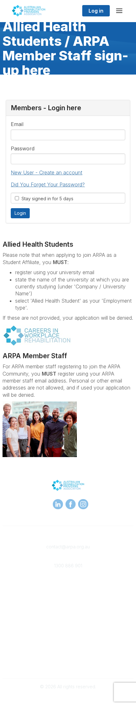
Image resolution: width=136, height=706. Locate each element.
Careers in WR (68, 616)
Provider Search (68, 609)
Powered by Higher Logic (68, 698)
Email (17, 124)
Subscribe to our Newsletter (68, 662)
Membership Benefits (68, 591)
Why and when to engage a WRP (68, 622)
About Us (68, 641)
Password (22, 148)
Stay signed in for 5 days (46, 198)
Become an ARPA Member (68, 584)
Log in (96, 11)
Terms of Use (68, 647)
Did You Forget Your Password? (48, 184)
